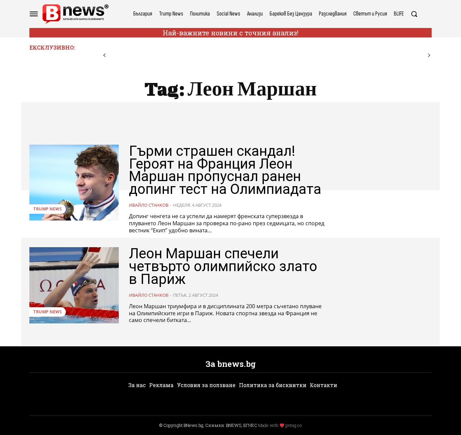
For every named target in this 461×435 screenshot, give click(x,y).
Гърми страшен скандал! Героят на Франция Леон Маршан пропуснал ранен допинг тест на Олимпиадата (225, 170)
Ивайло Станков (148, 205)
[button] (414, 14)
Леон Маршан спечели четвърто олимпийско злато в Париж (223, 266)
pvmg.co (294, 425)
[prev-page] (104, 55)
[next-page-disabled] (429, 55)
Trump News (47, 209)
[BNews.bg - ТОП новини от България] (75, 14)
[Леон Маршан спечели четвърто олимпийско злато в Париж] (74, 285)
